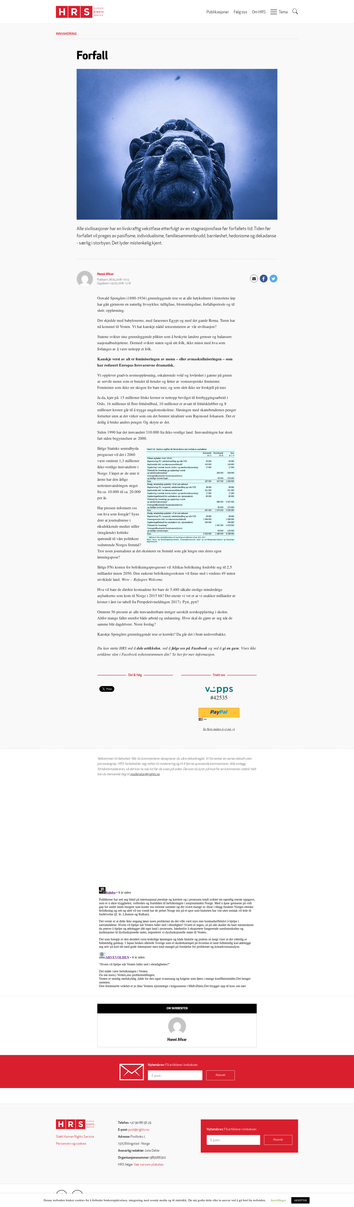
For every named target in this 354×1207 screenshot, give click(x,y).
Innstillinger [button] (278, 1200)
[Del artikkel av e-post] (254, 278)
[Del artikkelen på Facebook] (264, 278)
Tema (283, 12)
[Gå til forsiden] (75, 1124)
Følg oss (240, 12)
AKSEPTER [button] (300, 1200)
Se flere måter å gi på (217, 729)
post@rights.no (138, 1130)
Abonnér (221, 1075)
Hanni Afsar (105, 274)
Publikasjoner (217, 12)
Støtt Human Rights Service (75, 1136)
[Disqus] (177, 831)
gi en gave (231, 648)
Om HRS (259, 12)
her (179, 654)
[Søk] (295, 11)
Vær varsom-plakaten (148, 1164)
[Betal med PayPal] (219, 712)
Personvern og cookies (71, 1143)
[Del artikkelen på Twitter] (273, 278)
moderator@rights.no (145, 774)
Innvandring (66, 34)
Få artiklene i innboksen (173, 1065)
